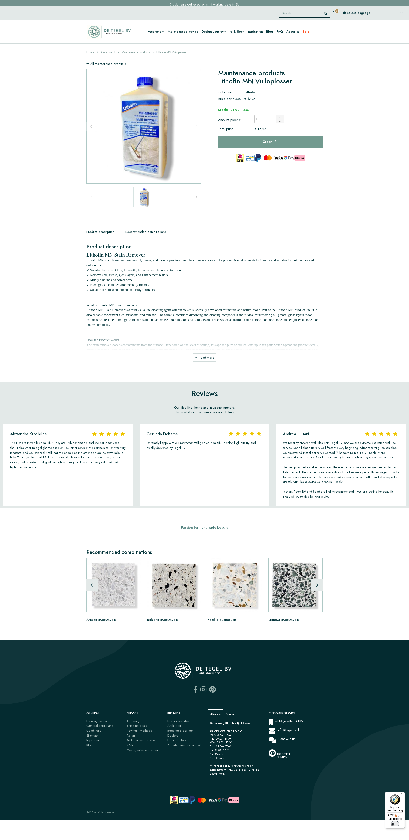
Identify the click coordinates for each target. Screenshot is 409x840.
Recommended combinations (145, 231)
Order (267, 141)
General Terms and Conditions (99, 728)
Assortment (156, 31)
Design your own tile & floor (223, 31)
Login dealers (176, 740)
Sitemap (92, 735)
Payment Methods (139, 730)
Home (90, 52)
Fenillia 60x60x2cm (222, 619)
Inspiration (255, 31)
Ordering (133, 721)
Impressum (93, 740)
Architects (174, 725)
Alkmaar (215, 714)
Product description (100, 231)
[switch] (395, 823)
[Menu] (402, 794)
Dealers (172, 735)
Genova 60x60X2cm (283, 619)
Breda (230, 714)
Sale (306, 31)
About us (292, 31)
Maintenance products (136, 52)
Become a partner (180, 730)
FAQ (280, 31)
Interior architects (179, 721)
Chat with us (286, 739)
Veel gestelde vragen (142, 750)
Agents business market (184, 745)
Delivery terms (96, 721)
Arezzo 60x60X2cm (101, 619)
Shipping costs (137, 725)
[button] (280, 117)
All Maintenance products (107, 63)
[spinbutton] (266, 119)
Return (131, 735)
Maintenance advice (183, 31)
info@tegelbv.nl (288, 730)
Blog (269, 31)
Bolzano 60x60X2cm (162, 619)
